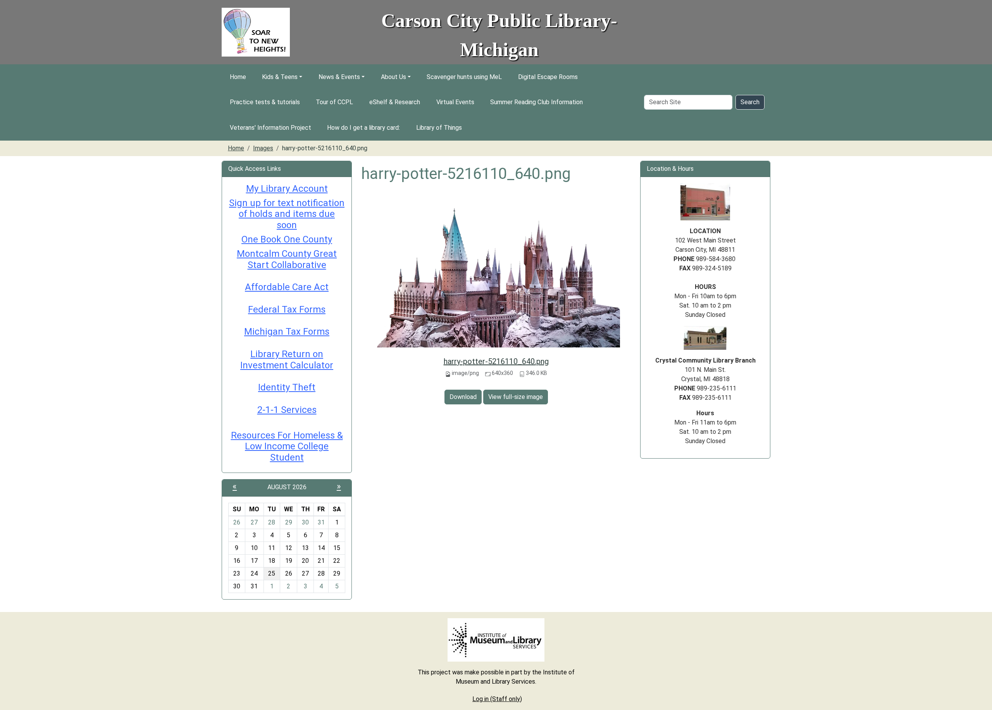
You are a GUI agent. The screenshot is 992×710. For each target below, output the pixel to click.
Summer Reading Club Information (536, 102)
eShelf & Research (394, 102)
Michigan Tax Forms (286, 331)
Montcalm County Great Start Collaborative (287, 259)
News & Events (339, 77)
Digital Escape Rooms (548, 77)
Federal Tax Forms (287, 309)
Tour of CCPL (334, 102)
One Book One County (286, 239)
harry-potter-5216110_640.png (496, 361)
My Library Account (287, 188)
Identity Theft (286, 387)
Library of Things (439, 127)
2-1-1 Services (287, 409)
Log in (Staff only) (497, 699)
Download (463, 397)
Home (238, 77)
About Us (393, 77)
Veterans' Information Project (270, 127)
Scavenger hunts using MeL (464, 77)
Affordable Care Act (287, 287)
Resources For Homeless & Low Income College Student (287, 446)
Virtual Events (455, 102)
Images (263, 148)
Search (750, 102)
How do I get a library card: (363, 127)
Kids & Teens (280, 77)
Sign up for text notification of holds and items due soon (286, 214)
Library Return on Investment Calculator (286, 360)
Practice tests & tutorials (265, 102)
